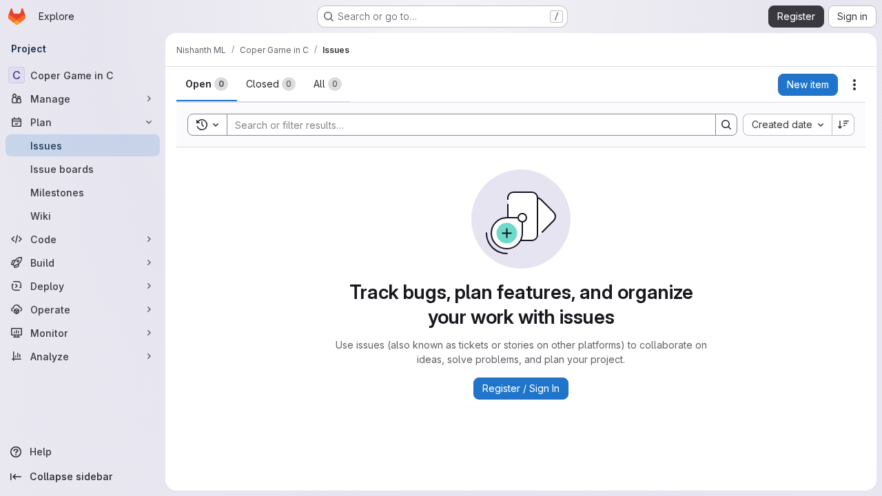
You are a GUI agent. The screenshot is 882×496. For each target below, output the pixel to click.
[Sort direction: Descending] (843, 125)
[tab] (206, 84)
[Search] (726, 125)
